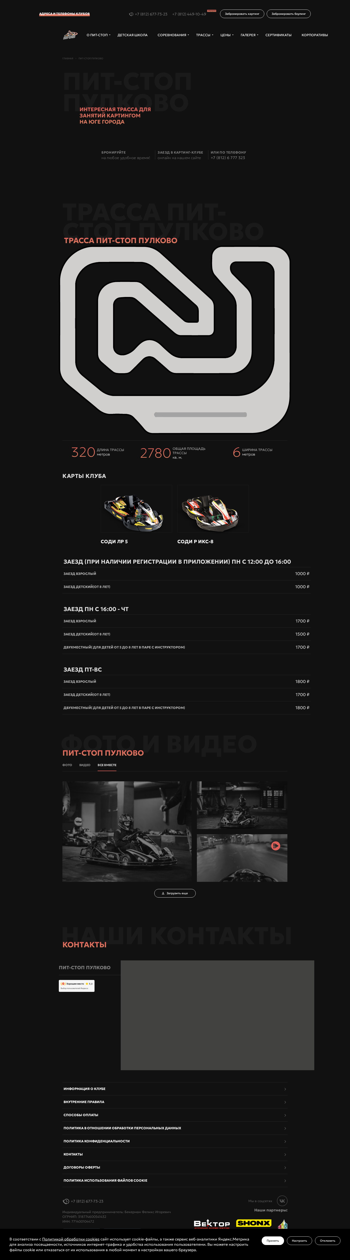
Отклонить (327, 1240)
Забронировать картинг (242, 13)
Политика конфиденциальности (97, 1141)
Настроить (299, 1240)
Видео (84, 765)
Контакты (73, 1154)
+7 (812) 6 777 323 (228, 157)
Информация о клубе (84, 1089)
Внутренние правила (84, 1102)
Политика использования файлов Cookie (105, 1180)
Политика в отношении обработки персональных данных (122, 1128)
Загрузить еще (177, 893)
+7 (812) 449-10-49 (194, 14)
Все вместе (107, 765)
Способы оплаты (81, 1115)
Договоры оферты (82, 1167)
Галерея (248, 35)
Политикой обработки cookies (71, 1239)
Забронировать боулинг (289, 13)
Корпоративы (315, 35)
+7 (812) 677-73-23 (151, 14)
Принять (273, 1240)
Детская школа (133, 35)
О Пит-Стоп (97, 35)
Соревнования (172, 35)
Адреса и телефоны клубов (64, 14)
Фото (67, 765)
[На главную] (70, 35)
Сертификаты (278, 35)
